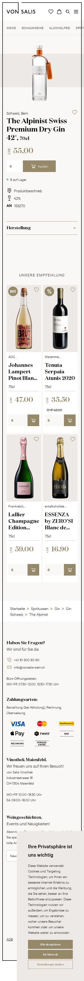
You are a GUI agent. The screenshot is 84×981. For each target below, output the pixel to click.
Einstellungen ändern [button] (50, 964)
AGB (10, 939)
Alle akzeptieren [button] (50, 944)
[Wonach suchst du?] (67, 11)
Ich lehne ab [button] (50, 954)
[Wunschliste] (51, 11)
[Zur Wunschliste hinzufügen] (74, 112)
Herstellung (19, 228)
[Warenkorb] (59, 11)
